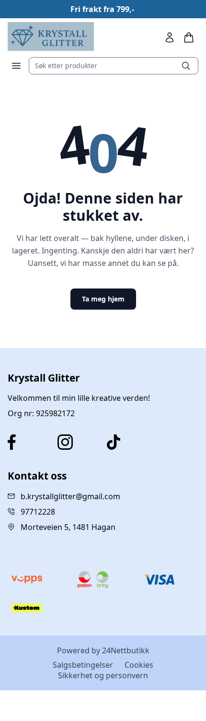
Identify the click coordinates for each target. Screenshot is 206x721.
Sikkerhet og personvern (103, 675)
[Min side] (169, 37)
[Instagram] (78, 442)
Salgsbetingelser (83, 665)
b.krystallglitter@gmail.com (70, 496)
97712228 (38, 511)
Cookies (139, 665)
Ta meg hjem (103, 298)
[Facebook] (29, 442)
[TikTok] (128, 442)
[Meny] (16, 65)
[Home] (51, 36)
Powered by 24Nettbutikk (103, 650)
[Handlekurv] (188, 37)
